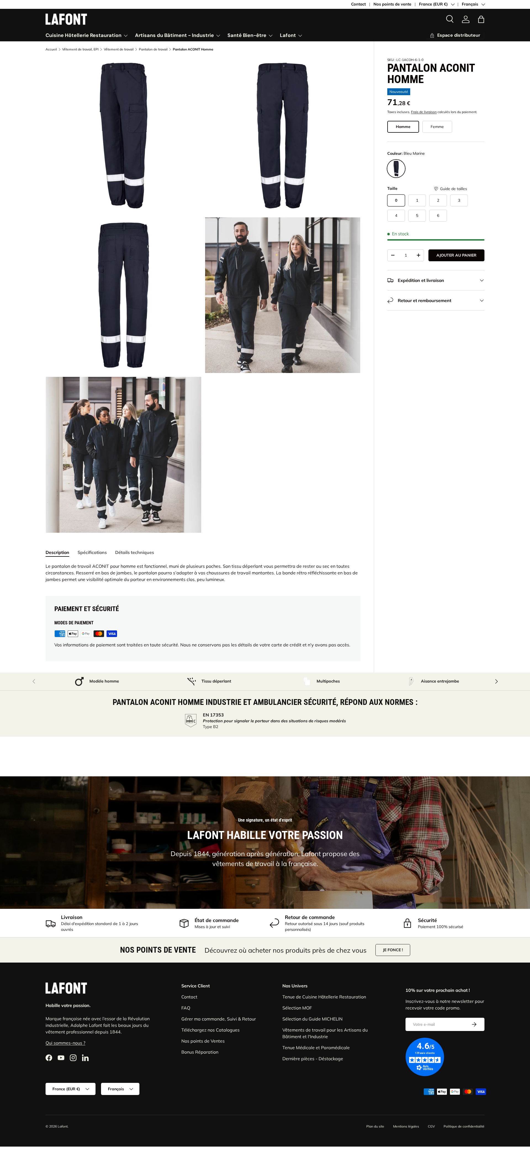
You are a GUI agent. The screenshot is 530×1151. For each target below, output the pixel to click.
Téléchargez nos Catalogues (210, 1030)
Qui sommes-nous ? (65, 1043)
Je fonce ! (393, 949)
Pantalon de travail (153, 49)
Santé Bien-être (246, 35)
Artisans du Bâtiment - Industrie (174, 35)
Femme (437, 126)
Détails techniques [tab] (134, 552)
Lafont (288, 35)
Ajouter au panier (456, 255)
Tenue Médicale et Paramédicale (316, 1047)
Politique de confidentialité (464, 1126)
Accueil (51, 49)
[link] (466, 19)
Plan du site (375, 1126)
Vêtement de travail (119, 49)
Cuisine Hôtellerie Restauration (83, 35)
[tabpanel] (203, 573)
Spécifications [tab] (92, 552)
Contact (358, 4)
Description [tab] (57, 552)
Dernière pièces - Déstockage (312, 1058)
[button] (450, 189)
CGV (431, 1126)
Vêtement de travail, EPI (80, 49)
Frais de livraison (424, 112)
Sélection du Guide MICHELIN (312, 1019)
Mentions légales (406, 1126)
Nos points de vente (392, 4)
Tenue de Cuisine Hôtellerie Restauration (324, 997)
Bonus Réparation (199, 1052)
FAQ (185, 1008)
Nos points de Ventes (203, 1041)
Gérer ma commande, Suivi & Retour (218, 1019)
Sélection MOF (297, 1008)
